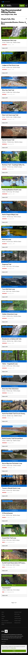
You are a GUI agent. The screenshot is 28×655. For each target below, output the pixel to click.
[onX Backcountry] (5, 1)
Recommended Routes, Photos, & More (13, 22)
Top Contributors (5, 620)
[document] (14, 649)
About (3, 612)
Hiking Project (17, 616)
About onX (4, 641)
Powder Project (17, 620)
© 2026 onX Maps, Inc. (10, 653)
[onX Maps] (5, 632)
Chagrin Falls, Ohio (8, 19)
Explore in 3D (4, 48)
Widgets (3, 616)
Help (2, 614)
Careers (3, 643)
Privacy (20, 653)
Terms (17, 653)
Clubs (3, 618)
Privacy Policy (13, 647)
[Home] (7, 5)
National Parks (17, 622)
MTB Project (17, 614)
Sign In (22, 5)
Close (14, 650)
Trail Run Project (17, 618)
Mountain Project (17, 612)
